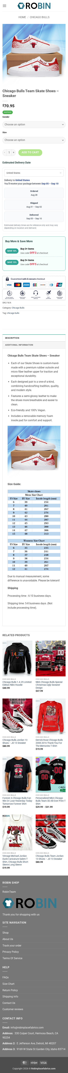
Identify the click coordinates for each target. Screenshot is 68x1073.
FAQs (5, 977)
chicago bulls (13, 313)
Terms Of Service (12, 958)
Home (22, 17)
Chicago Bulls (40, 17)
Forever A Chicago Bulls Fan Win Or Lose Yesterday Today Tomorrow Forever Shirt (17, 801)
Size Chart (8, 983)
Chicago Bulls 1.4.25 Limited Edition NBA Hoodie (17, 683)
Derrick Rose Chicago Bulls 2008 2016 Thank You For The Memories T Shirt (49, 743)
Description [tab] (12, 338)
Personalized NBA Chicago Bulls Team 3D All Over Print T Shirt (51, 801)
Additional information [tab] (19, 345)
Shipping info (10, 996)
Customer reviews (12, 1009)
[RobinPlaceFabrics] (34, 6)
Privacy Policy (10, 951)
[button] (4, 6)
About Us (7, 939)
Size (4, 132)
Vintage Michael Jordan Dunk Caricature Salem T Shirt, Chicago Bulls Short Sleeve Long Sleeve (15, 860)
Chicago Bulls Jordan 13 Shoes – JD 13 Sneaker (14, 741)
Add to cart (30, 152)
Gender (5, 117)
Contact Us (8, 1003)
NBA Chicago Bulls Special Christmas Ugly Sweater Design (49, 685)
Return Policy (10, 990)
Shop (5, 932)
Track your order (11, 945)
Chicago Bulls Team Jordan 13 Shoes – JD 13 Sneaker (50, 857)
